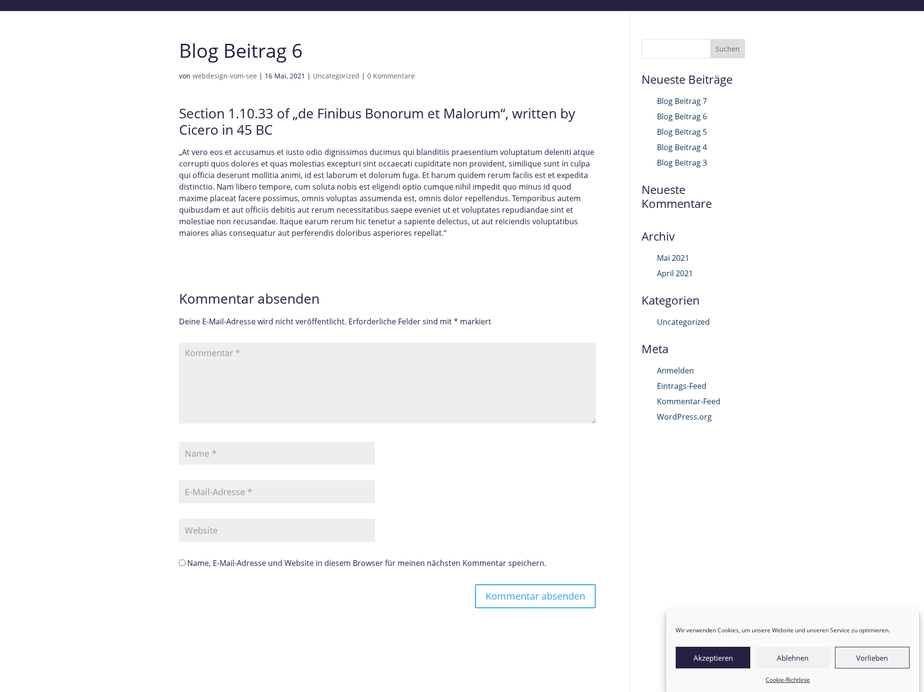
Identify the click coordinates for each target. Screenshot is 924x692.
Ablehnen (792, 658)
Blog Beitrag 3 (682, 162)
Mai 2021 (673, 258)
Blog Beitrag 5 (682, 132)
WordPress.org (684, 416)
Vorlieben (872, 658)
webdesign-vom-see (224, 75)
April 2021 (675, 273)
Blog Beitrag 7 (682, 101)
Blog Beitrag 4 (682, 147)
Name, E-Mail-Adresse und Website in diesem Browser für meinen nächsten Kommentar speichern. (366, 563)
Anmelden (675, 370)
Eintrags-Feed (681, 386)
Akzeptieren (713, 658)
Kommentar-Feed (688, 401)
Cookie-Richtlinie (788, 680)
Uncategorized (336, 75)
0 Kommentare (391, 75)
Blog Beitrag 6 (682, 116)
